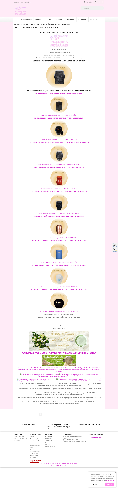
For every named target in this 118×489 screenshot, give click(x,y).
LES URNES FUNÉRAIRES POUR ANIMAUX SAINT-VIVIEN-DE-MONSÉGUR (59, 290)
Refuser (94, 484)
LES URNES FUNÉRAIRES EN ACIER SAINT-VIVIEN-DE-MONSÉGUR (59, 216)
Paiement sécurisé (35, 445)
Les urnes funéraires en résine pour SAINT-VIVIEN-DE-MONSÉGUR (59, 139)
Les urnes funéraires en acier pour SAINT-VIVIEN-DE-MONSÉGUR (59, 238)
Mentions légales (34, 439)
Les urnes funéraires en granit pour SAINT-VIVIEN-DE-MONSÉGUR (59, 115)
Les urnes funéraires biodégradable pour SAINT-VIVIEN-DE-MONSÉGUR (59, 213)
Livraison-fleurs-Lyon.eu (57, 369)
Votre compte (50, 434)
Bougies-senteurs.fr (51, 379)
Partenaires (33, 449)
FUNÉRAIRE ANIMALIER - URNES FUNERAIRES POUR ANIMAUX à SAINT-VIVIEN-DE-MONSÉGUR (59, 353)
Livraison (32, 436)
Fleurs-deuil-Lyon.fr (92, 374)
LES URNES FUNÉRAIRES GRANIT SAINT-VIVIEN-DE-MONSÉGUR (59, 93)
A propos (32, 443)
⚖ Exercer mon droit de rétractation (36, 461)
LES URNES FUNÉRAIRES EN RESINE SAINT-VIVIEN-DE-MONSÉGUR (59, 118)
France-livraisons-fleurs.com (54, 367)
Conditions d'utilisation (36, 441)
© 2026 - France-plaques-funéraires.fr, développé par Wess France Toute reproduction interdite (59, 464)
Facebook (40, 414)
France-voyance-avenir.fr (94, 381)
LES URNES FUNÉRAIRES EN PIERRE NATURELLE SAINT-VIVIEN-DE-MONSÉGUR (59, 142)
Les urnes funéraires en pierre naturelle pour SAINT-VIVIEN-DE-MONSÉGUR (59, 164)
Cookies (32, 447)
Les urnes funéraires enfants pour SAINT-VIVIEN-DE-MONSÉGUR (59, 287)
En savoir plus (110, 480)
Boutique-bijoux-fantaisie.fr (93, 379)
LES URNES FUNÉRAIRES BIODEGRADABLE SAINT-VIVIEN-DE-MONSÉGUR (59, 192)
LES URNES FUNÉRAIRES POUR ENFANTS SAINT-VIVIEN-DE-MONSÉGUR (59, 265)
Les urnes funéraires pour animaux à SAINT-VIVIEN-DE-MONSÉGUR (59, 311)
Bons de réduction (50, 446)
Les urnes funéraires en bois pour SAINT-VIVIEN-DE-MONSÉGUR (59, 188)
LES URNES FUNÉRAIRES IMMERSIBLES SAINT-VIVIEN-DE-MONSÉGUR (59, 241)
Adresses (47, 444)
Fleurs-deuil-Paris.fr (53, 374)
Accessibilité (33, 457)
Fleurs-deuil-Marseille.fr (73, 376)
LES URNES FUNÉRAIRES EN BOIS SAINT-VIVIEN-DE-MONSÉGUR (59, 167)
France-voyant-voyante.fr (52, 381)
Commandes (48, 440)
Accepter (109, 484)
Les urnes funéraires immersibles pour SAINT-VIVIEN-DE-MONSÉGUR (59, 262)
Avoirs (46, 442)
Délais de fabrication (35, 451)
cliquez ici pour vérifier (96, 437)
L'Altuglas (17, 440)
